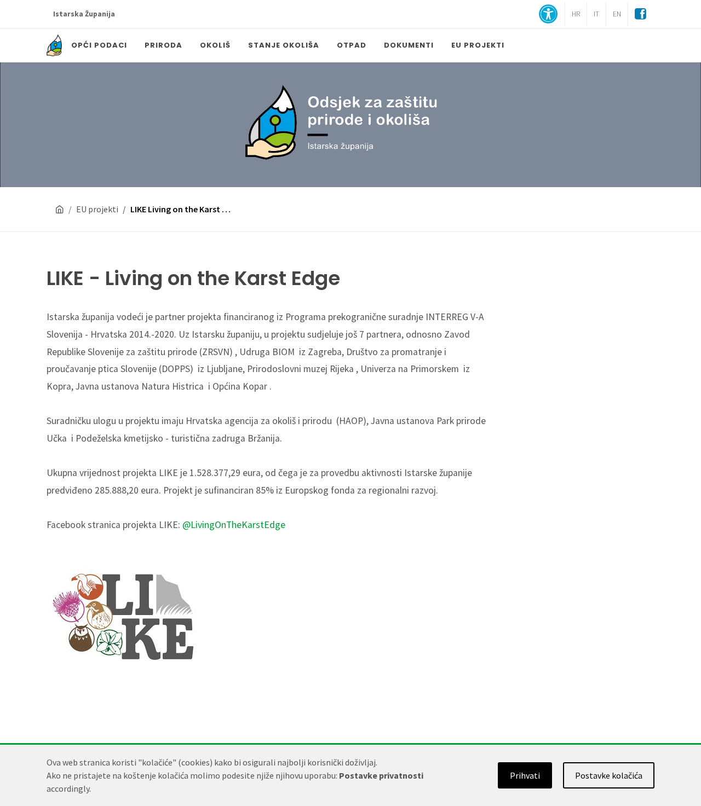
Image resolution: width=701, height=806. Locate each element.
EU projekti (97, 209)
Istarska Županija (84, 14)
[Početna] (59, 209)
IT (596, 14)
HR (576, 14)
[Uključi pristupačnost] (548, 15)
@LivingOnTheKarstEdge (233, 525)
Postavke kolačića (608, 775)
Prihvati (525, 775)
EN (617, 14)
